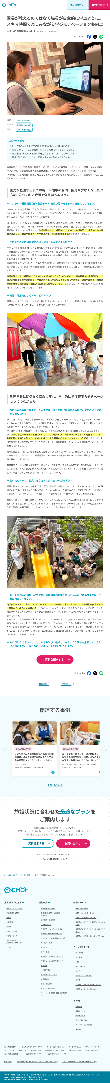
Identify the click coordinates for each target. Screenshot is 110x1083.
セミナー (79, 971)
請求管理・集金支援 (48, 920)
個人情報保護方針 (10, 1047)
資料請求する (76, 5)
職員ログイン (80, 1011)
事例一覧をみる (55, 785)
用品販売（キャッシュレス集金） (52, 929)
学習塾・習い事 (12, 936)
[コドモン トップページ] (16, 890)
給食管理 (44, 966)
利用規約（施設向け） (93, 1050)
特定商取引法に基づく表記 (54, 1050)
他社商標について (75, 1050)
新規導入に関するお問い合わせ (87, 989)
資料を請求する (54, 659)
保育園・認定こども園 (14, 908)
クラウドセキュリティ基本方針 (15, 1050)
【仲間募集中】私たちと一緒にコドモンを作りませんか (36, 1062)
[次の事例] (104, 748)
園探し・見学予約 (86, 918)
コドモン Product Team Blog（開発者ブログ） (78, 1062)
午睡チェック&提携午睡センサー (53, 961)
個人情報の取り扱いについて (31, 1047)
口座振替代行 (46, 925)
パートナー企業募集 (83, 1025)
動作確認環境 (36, 1050)
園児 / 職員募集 (46, 984)
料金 (77, 962)
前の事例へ (44, 684)
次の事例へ (66, 684)
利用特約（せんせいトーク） (56, 1054)
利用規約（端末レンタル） (33, 1054)
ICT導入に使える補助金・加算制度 (88, 985)
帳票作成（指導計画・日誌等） (51, 934)
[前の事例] (5, 748)
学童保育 (9, 922)
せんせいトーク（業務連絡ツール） (53, 938)
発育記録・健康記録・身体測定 (52, 956)
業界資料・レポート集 (84, 975)
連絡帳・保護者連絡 (48, 908)
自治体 (8, 927)
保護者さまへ (80, 1016)
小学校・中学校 (12, 931)
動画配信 (44, 947)
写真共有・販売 (46, 943)
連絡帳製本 (45, 979)
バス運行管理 (46, 970)
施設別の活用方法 (12, 902)
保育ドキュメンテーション (85, 913)
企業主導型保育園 (23, 121)
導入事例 (79, 957)
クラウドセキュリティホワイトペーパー (83, 1047)
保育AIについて (81, 1029)
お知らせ (79, 1007)
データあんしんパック (49, 975)
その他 (8, 947)
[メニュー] (61, 5)
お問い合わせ (73, 843)
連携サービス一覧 (82, 908)
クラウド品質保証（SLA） (55, 1047)
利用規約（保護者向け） (12, 1054)
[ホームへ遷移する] (9, 5)
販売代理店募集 (81, 1020)
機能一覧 (43, 902)
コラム (78, 980)
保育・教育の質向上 (24, 130)
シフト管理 (45, 952)
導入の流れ (80, 953)
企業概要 (7, 1062)
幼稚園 (8, 918)
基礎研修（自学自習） (24, 125)
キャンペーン (80, 966)
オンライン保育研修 (48, 988)
